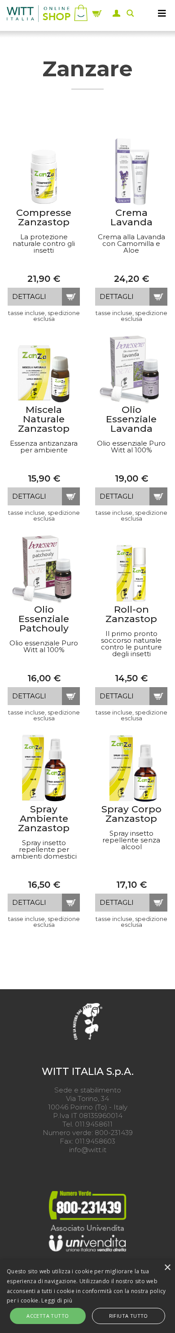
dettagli (29, 296)
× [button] (167, 1267)
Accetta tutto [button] (47, 1315)
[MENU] (162, 13)
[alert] (87, 1296)
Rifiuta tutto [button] (128, 1315)
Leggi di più (56, 1300)
